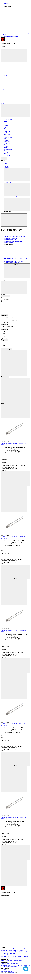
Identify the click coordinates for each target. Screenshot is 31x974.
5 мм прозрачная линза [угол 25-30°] (14, 262)
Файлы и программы (11, 966)
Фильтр (15, 404)
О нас (5, 2)
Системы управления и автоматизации (15, 949)
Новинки (6, 163)
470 (4, 331)
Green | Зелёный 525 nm (10, 321)
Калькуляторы (22, 965)
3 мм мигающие (8, 242)
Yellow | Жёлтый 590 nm (10, 322)
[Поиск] (14, 55)
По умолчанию (5, 377)
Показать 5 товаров (6, 349)
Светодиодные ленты (7, 949)
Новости (6, 3)
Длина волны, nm (6, 327)
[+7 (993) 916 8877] (13, 946)
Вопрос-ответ (14, 965)
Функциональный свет (12, 951)
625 (4, 337)
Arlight (12, 972)
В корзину (21, 484)
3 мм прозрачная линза (10, 239)
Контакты (15, 36)
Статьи (9, 965)
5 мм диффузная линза (10, 259)
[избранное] (14, 505)
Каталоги (3, 963)
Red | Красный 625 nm (9, 317)
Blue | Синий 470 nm (9, 319)
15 (4, 345)
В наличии (6, 299)
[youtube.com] (13, 933)
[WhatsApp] (13, 33)
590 (4, 335)
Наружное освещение (7, 143)
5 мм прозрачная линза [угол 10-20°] (14, 261)
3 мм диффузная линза (10, 238)
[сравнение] (14, 492)
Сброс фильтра (5, 296)
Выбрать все (4, 315)
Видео (8, 963)
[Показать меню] (17, 174)
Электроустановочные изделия (12, 956)
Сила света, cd (5, 338)
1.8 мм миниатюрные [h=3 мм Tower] (14, 236)
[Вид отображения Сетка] (14, 356)
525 (4, 333)
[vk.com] (13, 908)
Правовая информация (7, 971)
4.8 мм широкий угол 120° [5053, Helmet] (15, 258)
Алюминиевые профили (8, 132)
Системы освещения (7, 140)
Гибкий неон (6, 146)
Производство (8, 960)
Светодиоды (7, 155)
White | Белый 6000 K (9, 326)
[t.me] (13, 920)
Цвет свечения (5, 301)
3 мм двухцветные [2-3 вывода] (13, 241)
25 (4, 347)
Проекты (6, 5)
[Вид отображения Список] (14, 369)
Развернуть (17, 264)
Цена (2, 390)
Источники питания (7, 123)
